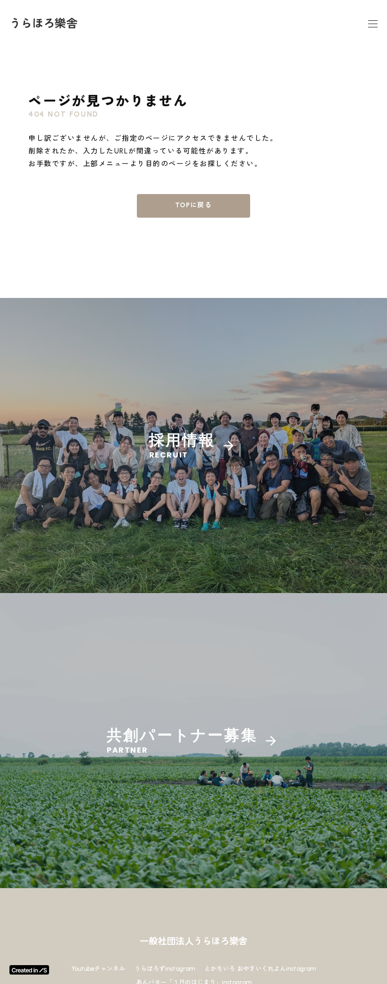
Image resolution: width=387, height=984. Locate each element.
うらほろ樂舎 (43, 23)
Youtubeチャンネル (98, 968)
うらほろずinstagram (165, 968)
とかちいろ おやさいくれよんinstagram (260, 968)
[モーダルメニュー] (373, 23)
